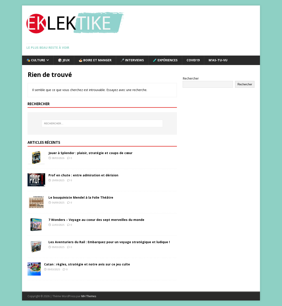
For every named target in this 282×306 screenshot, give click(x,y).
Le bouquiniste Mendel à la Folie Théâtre (80, 197)
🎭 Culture (35, 60)
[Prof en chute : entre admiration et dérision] (36, 184)
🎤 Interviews (132, 60)
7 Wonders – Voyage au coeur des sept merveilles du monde (96, 220)
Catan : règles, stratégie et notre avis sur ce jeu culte (87, 264)
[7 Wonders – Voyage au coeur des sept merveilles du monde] (36, 228)
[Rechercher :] (102, 123)
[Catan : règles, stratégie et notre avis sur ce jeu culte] (34, 273)
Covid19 (193, 60)
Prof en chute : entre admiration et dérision (83, 175)
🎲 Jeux (64, 60)
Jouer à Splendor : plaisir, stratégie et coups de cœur (90, 153)
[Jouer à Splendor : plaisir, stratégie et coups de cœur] (36, 162)
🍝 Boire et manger (95, 60)
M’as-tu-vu (218, 60)
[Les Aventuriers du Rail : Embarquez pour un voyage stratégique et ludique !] (36, 251)
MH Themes (88, 296)
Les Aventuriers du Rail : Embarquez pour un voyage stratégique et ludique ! (109, 242)
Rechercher (191, 78)
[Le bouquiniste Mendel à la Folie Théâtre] (36, 206)
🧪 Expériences (165, 60)
